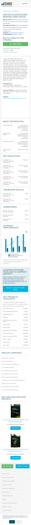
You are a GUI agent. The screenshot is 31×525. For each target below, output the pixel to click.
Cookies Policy (7, 518)
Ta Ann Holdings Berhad (10, 389)
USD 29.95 (16, 44)
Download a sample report (10, 52)
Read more (15, 428)
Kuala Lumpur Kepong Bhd (10, 364)
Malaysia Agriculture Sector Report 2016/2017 (15, 450)
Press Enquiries (7, 495)
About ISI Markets (8, 477)
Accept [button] (12, 521)
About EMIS (5, 473)
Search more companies (11, 11)
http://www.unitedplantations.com (14, 98)
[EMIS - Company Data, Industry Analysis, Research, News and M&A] (7, 4)
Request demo (7, 484)
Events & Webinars (8, 488)
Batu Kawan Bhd (7, 361)
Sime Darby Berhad (8, 358)
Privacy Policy (7, 506)
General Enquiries (8, 481)
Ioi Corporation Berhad (10, 374)
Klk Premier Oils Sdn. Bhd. (10, 386)
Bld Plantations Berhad (10, 377)
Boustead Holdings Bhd (10, 370)
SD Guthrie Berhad (8, 367)
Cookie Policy (6, 510)
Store (4, 499)
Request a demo (22, 466)
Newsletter (6, 492)
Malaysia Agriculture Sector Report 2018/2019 (15, 421)
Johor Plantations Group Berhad (13, 380)
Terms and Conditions (9, 503)
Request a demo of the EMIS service (15, 288)
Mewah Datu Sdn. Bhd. (9, 383)
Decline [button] (19, 521)
